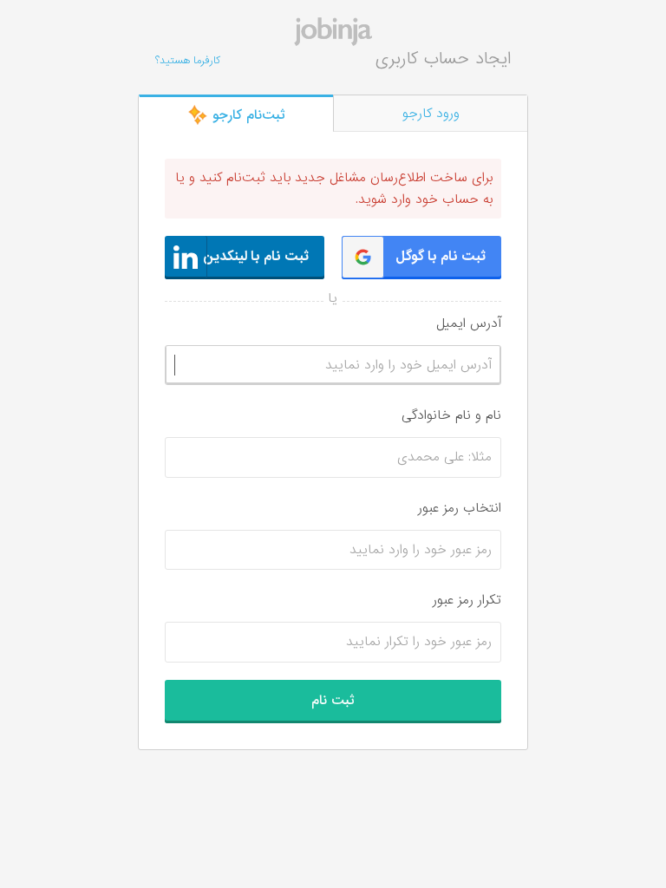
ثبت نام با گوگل (440, 256)
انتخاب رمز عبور (459, 508)
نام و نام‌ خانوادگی (451, 415)
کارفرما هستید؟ (187, 61)
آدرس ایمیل (468, 323)
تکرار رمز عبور (467, 600)
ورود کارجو (431, 113)
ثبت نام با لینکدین (256, 256)
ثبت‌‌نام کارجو (246, 115)
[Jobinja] (333, 31)
